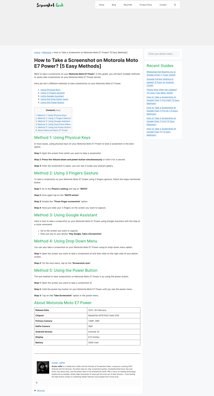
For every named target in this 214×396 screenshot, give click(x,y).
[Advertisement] (107, 28)
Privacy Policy (146, 5)
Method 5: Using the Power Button (53, 127)
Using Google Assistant (52, 96)
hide (58, 110)
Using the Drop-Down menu (54, 99)
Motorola (46, 52)
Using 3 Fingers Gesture (52, 93)
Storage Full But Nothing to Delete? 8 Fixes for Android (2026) (160, 82)
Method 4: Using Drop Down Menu (53, 124)
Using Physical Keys (50, 90)
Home (101, 5)
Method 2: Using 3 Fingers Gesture (53, 118)
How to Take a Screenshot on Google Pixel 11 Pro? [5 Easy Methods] (161, 121)
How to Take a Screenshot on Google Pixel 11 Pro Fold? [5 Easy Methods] (163, 100)
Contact (163, 5)
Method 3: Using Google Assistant (53, 121)
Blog (114, 5)
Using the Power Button (52, 102)
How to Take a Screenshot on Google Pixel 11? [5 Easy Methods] (161, 132)
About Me (128, 5)
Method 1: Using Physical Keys (51, 115)
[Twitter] (37, 382)
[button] (175, 4)
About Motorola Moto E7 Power (52, 130)
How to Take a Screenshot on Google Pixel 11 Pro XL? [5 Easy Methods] (162, 110)
